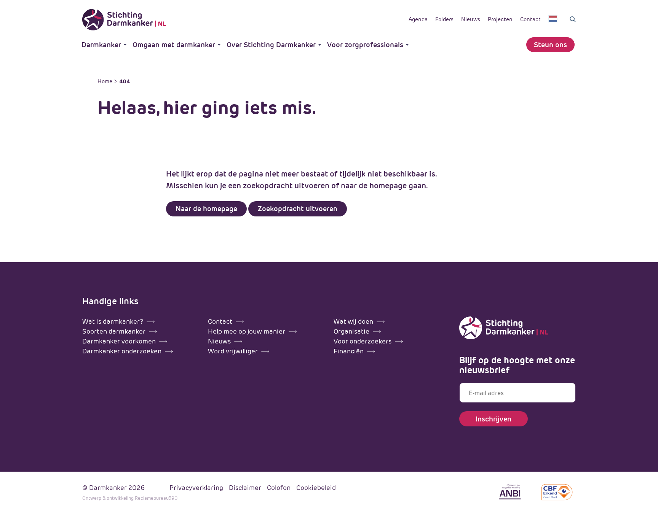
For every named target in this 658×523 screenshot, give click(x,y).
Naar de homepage (206, 208)
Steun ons (550, 44)
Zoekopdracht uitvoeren (297, 208)
